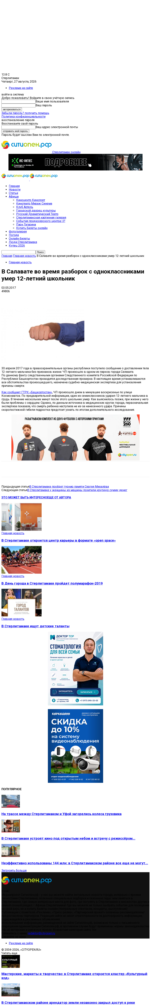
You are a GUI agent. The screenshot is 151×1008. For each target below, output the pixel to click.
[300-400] (75, 704)
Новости (14, 189)
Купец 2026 (17, 245)
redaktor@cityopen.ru (41, 933)
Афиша (14, 196)
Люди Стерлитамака (23, 242)
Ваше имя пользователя (52, 101)
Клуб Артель (24, 207)
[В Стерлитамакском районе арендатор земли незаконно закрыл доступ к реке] (10, 995)
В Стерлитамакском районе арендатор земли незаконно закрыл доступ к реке (68, 1003)
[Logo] (15, 179)
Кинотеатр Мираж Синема (34, 203)
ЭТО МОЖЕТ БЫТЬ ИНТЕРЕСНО (24, 497)
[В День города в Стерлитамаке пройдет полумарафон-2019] (21, 572)
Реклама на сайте (21, 88)
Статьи (13, 193)
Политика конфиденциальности (23, 116)
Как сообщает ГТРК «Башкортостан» (26, 392)
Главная (14, 186)
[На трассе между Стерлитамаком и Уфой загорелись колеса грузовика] (10, 806)
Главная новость (24, 256)
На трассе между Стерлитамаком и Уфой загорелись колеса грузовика (61, 814)
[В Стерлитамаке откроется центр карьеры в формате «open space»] (21, 529)
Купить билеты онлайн (32, 228)
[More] (116, 297)
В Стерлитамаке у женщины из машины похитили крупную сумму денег (77, 490)
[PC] (75, 169)
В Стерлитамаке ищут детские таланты (35, 626)
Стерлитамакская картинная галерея (41, 217)
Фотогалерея (18, 231)
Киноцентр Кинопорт (30, 200)
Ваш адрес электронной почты (57, 127)
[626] (75, 459)
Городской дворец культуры (36, 210)
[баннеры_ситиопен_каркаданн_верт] (75, 782)
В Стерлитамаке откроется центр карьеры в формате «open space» (58, 540)
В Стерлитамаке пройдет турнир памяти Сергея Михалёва (69, 486)
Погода (14, 235)
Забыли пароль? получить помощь (25, 113)
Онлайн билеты (19, 238)
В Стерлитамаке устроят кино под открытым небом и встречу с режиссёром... (68, 838)
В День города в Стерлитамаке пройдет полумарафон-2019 (52, 583)
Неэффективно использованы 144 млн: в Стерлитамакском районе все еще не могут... (74, 863)
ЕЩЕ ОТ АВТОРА (59, 497)
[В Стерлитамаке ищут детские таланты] (21, 615)
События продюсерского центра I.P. (40, 221)
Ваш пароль (44, 105)
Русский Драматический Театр (37, 214)
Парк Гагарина (26, 224)
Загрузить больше (14, 870)
